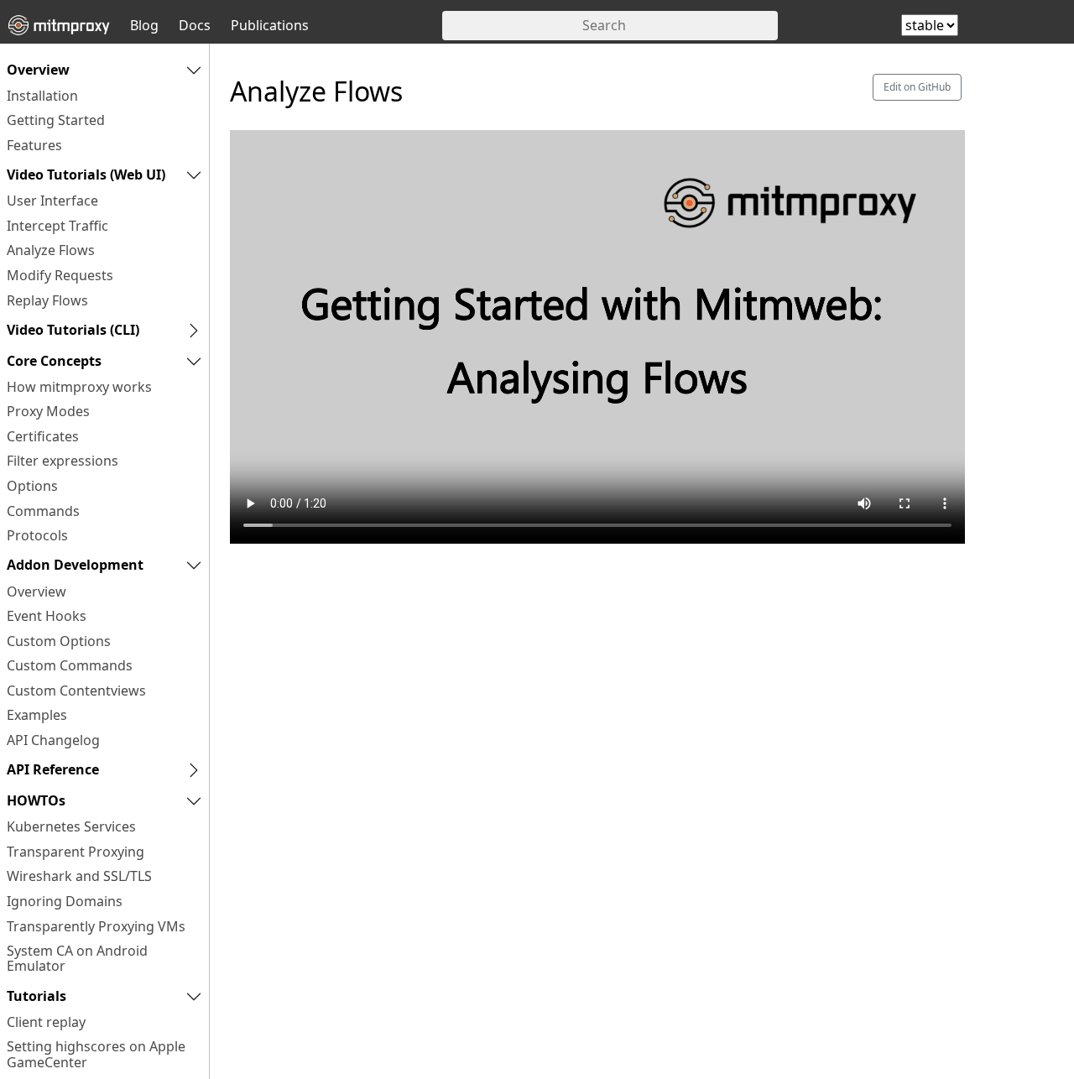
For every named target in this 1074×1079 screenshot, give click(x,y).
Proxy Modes (48, 411)
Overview (38, 69)
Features (34, 145)
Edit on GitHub (917, 87)
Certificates (43, 436)
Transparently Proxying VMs (96, 926)
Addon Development (75, 564)
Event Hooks (46, 616)
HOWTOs (36, 800)
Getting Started (56, 120)
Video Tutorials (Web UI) (86, 174)
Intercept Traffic (57, 225)
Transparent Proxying (75, 851)
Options (32, 486)
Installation (42, 95)
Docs (195, 25)
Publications (270, 25)
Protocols (37, 535)
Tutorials (36, 996)
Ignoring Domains (65, 901)
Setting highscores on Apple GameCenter (96, 1054)
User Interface (52, 200)
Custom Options (59, 641)
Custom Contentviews (76, 690)
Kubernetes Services (71, 826)
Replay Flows (47, 300)
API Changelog (53, 740)
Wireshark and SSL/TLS (79, 876)
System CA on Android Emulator (77, 958)
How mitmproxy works (79, 387)
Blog (144, 25)
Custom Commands (70, 665)
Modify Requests (60, 275)
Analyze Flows (51, 250)
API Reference (53, 769)
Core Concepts (54, 361)
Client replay (46, 1022)
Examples (37, 715)
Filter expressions (62, 460)
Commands (43, 511)
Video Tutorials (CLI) (73, 330)
